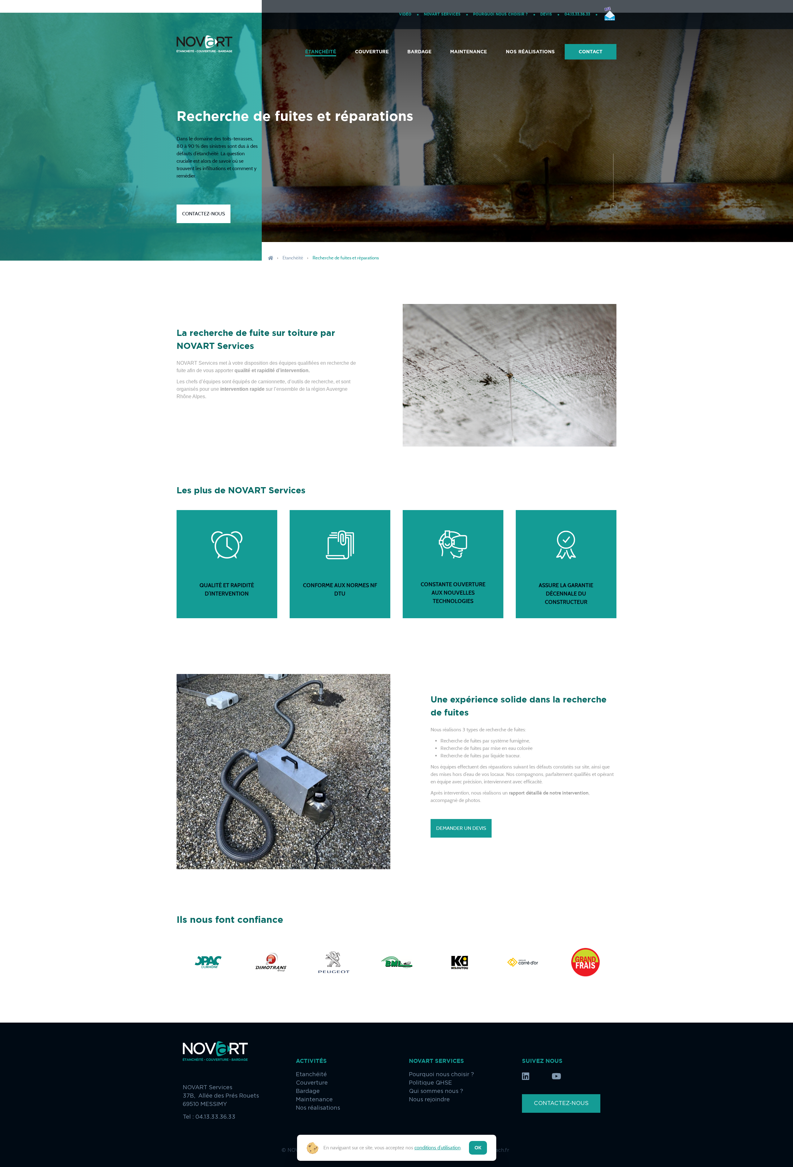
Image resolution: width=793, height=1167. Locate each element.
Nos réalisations (530, 51)
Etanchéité (293, 258)
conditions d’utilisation (437, 1148)
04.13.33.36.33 (577, 14)
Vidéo (405, 14)
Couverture (372, 51)
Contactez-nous (203, 214)
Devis (546, 14)
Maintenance (468, 51)
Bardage (419, 51)
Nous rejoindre (429, 1100)
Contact (590, 51)
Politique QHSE (430, 1083)
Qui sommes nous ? (436, 1091)
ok (478, 1148)
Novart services (442, 14)
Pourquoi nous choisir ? (500, 14)
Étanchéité (320, 51)
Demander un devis (461, 828)
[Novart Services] (204, 51)
